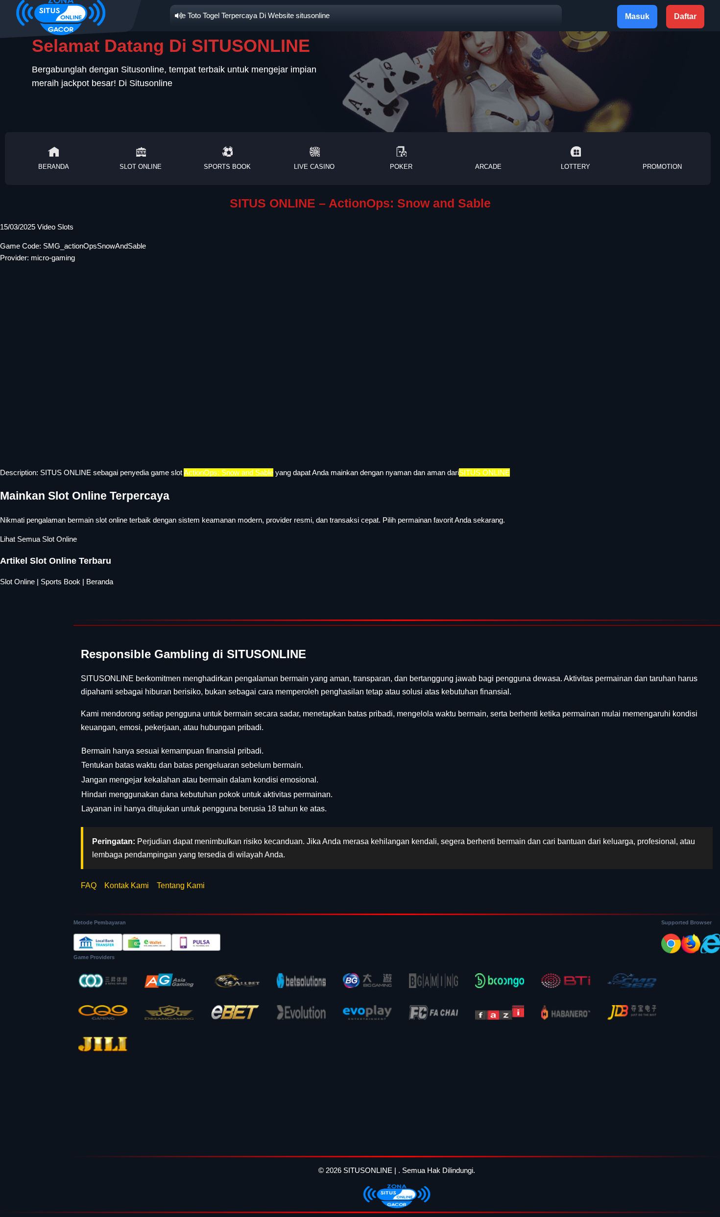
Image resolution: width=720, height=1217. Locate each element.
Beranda (53, 166)
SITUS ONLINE (65, 472)
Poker (401, 166)
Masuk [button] (637, 16)
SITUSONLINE (367, 1170)
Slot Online (141, 166)
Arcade (488, 166)
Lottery (575, 166)
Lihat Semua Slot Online (38, 539)
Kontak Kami (126, 885)
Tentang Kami (181, 885)
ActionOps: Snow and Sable (228, 472)
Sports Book (227, 166)
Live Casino (314, 166)
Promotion (662, 166)
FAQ (88, 885)
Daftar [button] (685, 16)
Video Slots (55, 227)
